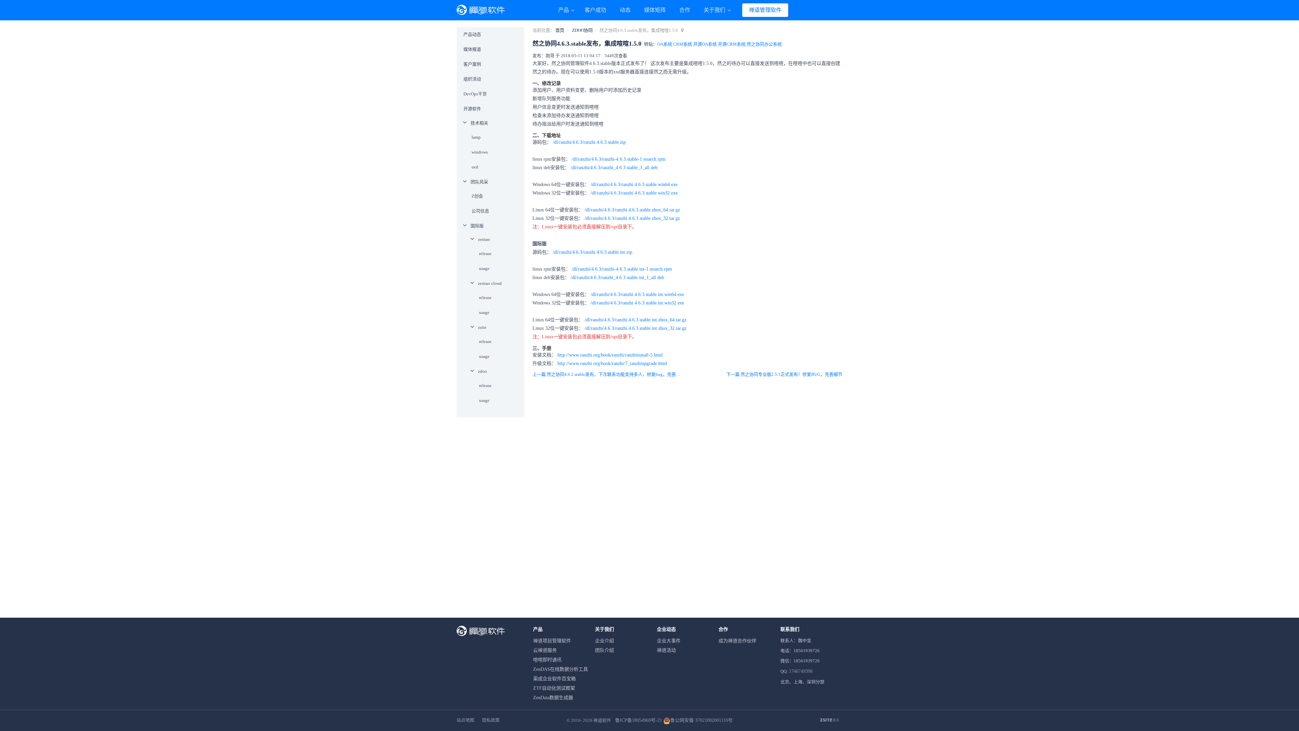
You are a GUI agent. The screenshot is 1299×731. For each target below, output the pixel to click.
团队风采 (479, 181)
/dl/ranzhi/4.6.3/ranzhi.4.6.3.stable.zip (589, 142)
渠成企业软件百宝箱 (554, 678)
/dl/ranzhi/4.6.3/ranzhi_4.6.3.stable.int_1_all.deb (617, 277)
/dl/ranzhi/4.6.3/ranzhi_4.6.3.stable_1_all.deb (614, 167)
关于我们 (715, 10)
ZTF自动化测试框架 (554, 688)
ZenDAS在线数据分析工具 (560, 669)
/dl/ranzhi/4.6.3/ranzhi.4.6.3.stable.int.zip (592, 252)
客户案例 (472, 64)
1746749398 (801, 671)
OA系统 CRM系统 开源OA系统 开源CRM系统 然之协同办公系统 (719, 44)
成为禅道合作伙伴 (737, 640)
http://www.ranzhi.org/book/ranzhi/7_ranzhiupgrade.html (612, 363)
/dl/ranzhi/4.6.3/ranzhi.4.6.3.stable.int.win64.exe (637, 294)
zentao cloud (490, 283)
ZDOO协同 (582, 30)
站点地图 (465, 720)
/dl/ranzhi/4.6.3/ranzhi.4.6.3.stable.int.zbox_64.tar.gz (635, 319)
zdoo (482, 371)
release (485, 253)
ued (475, 166)
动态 (625, 10)
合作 (684, 10)
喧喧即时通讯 (547, 659)
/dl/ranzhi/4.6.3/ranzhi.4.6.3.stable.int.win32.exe (637, 302)
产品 (564, 10)
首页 (559, 30)
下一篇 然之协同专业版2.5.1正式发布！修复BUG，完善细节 (784, 374)
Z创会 (477, 196)
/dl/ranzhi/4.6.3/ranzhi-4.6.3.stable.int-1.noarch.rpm (622, 269)
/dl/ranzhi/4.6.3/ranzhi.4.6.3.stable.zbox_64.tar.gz (632, 209)
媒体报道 (472, 49)
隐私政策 (491, 720)
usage (484, 268)
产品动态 (472, 34)
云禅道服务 (545, 650)
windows (480, 152)
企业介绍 (604, 640)
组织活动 (472, 79)
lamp (476, 137)
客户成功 (595, 10)
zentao (484, 239)
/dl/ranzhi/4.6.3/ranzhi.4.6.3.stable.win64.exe (634, 184)
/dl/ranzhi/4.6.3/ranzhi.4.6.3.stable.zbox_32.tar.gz (632, 218)
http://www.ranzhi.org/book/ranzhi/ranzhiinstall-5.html (610, 355)
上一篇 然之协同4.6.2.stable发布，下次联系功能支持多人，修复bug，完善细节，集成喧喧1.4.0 (608, 374)
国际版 (477, 225)
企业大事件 (669, 640)
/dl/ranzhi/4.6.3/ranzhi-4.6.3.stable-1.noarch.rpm (618, 159)
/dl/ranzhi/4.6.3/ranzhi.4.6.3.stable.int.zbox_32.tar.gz (635, 328)
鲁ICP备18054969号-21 (638, 720)
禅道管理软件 (765, 10)
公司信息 (480, 210)
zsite (482, 327)
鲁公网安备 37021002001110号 (701, 720)
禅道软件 (602, 720)
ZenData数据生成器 (553, 697)
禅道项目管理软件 (552, 640)
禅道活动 (666, 650)
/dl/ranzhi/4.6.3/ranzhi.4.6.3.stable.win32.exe (634, 193)
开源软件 (472, 108)
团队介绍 (604, 650)
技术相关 (479, 122)
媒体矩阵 (655, 10)
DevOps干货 (475, 93)
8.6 (829, 720)
